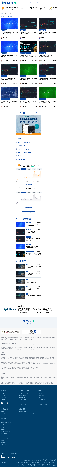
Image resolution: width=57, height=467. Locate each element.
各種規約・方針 (22, 411)
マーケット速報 (36, 3)
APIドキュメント (4, 438)
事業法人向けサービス (42, 404)
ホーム (20, 3)
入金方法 (3, 416)
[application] (28, 177)
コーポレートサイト (5, 393)
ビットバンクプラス (23, 393)
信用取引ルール (4, 427)
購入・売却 (3, 418)
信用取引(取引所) (41, 395)
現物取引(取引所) (41, 393)
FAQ (2, 436)
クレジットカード (41, 399)
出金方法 (3, 425)
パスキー (3, 440)
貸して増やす (40, 402)
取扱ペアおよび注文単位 (6, 422)
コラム (40, 3)
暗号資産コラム (22, 397)
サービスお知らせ (4, 433)
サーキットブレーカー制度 (6, 431)
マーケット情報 (29, 3)
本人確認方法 (4, 413)
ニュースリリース (4, 395)
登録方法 (3, 411)
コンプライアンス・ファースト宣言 (26, 413)
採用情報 (3, 399)
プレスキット (4, 397)
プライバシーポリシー (5, 453)
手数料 (2, 420)
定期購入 (3, 429)
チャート (23, 3)
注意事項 (3, 442)
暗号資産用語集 (46, 3)
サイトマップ (22, 453)
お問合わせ (3, 444)
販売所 (39, 397)
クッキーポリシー (15, 453)
